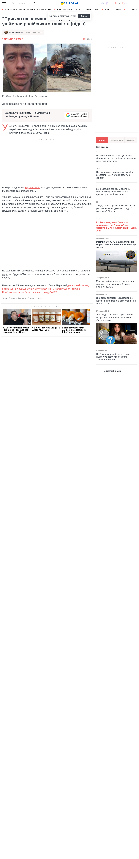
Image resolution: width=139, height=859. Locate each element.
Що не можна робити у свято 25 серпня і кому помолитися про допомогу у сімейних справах (113, 192)
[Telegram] (111, 3)
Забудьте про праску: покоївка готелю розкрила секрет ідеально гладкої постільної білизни (116, 208)
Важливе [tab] (131, 140)
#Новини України (17, 298)
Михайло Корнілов (16, 32)
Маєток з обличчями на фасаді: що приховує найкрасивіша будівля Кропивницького (115, 284)
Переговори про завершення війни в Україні (27, 9)
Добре (84, 16)
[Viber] (107, 3)
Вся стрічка (102, 147)
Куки (72, 16)
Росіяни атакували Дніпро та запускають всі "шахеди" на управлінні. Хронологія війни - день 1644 (116, 226)
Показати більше (112, 371)
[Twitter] (119, 3)
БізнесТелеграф (113, 9)
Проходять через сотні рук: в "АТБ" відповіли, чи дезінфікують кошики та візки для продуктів (116, 158)
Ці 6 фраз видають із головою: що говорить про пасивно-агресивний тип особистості (116, 301)
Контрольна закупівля (68, 9)
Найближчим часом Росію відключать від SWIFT (29, 292)
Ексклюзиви (92, 9)
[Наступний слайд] (136, 9)
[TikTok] (127, 3)
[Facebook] (103, 3)
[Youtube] (115, 3)
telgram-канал (32, 187)
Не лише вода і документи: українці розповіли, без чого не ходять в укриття (115, 175)
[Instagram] (123, 3)
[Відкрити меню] (4, 3)
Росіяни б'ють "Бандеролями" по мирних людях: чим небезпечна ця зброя (116, 245)
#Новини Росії (34, 298)
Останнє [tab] (102, 140)
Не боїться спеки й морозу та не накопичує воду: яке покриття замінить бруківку (113, 357)
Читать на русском (12, 39)
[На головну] (69, 3)
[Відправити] (34, 3)
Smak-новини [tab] (116, 140)
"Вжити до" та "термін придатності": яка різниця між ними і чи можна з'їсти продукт (115, 317)
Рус (135, 3)
